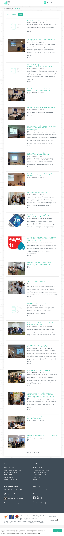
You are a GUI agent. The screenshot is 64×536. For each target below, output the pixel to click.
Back (27, 452)
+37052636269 (37, 469)
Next (37, 452)
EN (48, 2)
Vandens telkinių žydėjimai (41, 490)
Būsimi (14, 14)
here (39, 533)
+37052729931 (8, 469)
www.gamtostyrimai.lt (10, 479)
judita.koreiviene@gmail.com (12, 470)
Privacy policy (52, 516)
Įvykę (20, 14)
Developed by (52, 520)
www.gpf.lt (36, 479)
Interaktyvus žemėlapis (14, 503)
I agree (57, 531)
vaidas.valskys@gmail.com (41, 470)
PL (51, 2)
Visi (8, 14)
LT (45, 2)
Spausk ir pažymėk (13, 494)
